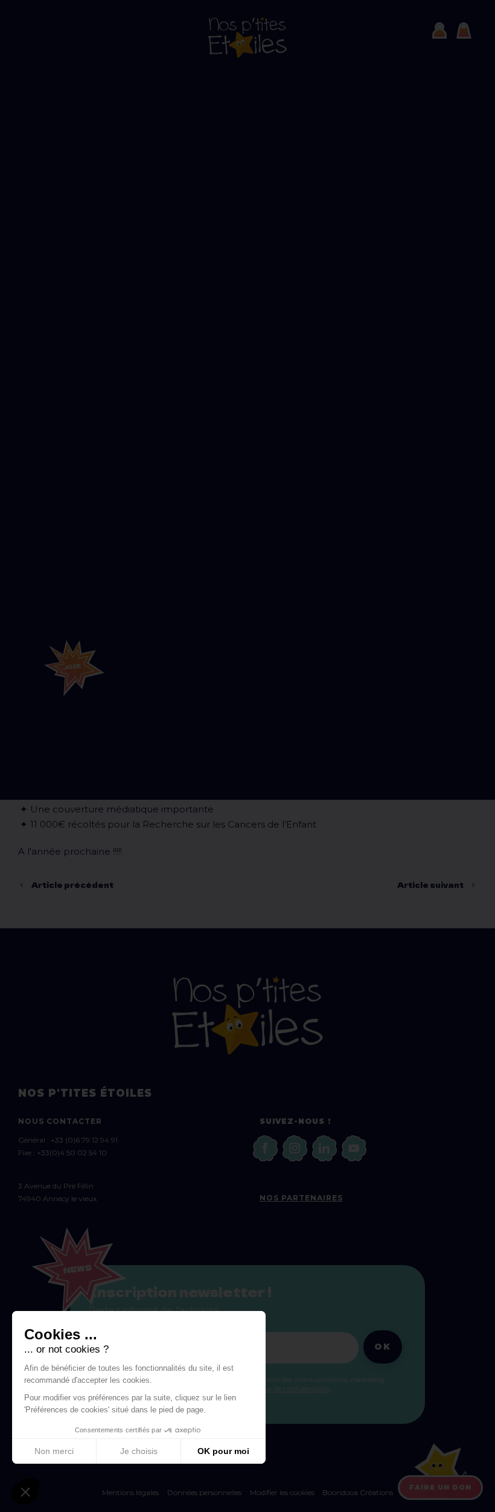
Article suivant (430, 884)
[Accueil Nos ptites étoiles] (247, 55)
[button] (25, 1491)
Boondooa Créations (357, 1492)
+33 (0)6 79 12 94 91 (84, 1139)
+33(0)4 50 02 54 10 (72, 1152)
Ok (382, 1346)
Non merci (54, 1451)
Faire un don (440, 1487)
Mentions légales (130, 1492)
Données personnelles (204, 1492)
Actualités (138, 69)
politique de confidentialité (287, 1389)
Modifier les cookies (283, 1492)
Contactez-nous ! (176, 126)
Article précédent (72, 884)
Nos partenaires (301, 1197)
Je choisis (139, 1451)
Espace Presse (165, 98)
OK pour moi (223, 1451)
